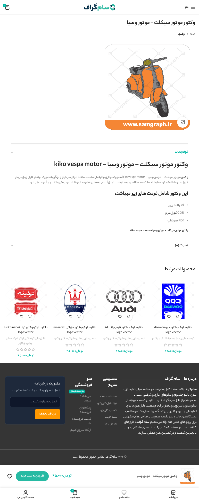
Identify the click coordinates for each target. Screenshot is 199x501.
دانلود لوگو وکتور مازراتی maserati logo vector (74, 330)
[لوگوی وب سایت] (99, 7)
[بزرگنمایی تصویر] (182, 122)
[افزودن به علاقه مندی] (169, 316)
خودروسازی (187, 338)
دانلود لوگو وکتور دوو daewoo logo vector (173, 330)
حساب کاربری (108, 410)
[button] (177, 316)
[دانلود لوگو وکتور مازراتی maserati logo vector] (75, 301)
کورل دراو (171, 213)
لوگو (56, 177)
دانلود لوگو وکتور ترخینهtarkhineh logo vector (26, 330)
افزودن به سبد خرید (32, 476)
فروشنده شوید (80, 398)
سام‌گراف (111, 457)
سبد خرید (111, 417)
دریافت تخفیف (47, 414)
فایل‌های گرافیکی (169, 338)
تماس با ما (111, 423)
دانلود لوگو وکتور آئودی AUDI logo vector (124, 330)
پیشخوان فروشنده (85, 410)
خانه (192, 34)
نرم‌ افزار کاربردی (107, 403)
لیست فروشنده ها (81, 421)
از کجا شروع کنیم (80, 430)
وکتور (181, 34)
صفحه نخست (108, 396)
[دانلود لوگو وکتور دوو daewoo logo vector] (173, 301)
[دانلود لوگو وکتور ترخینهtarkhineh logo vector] (26, 301)
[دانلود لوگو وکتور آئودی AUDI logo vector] (124, 301)
